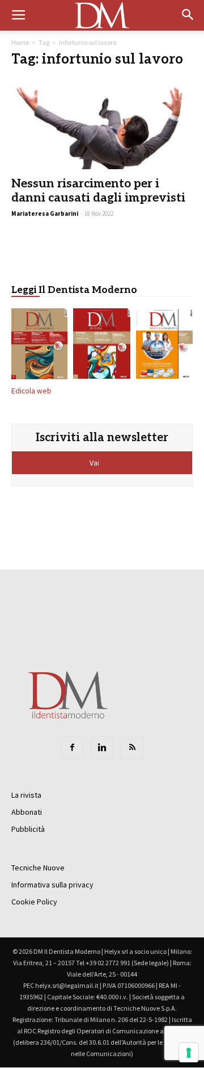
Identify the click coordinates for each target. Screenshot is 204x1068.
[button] (188, 15)
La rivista (26, 795)
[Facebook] (72, 747)
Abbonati (26, 812)
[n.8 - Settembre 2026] (39, 345)
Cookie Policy (34, 902)
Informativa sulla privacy (52, 884)
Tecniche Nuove (38, 867)
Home (20, 42)
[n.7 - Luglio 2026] (101, 345)
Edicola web (31, 391)
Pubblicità (28, 829)
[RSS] (132, 747)
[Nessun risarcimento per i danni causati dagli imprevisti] (102, 124)
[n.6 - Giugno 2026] (164, 345)
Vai (95, 463)
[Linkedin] (102, 747)
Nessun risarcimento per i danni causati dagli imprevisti (98, 191)
